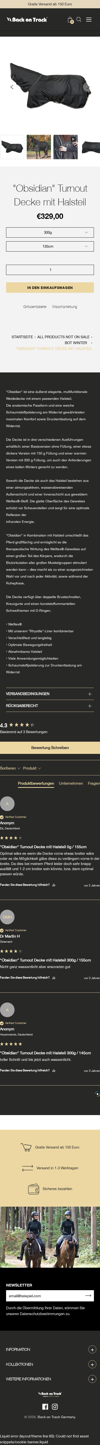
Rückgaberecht (22, 706)
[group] (50, 725)
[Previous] (12, 87)
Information (18, 1349)
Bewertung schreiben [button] (50, 747)
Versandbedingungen (28, 694)
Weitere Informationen (28, 1379)
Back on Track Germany (56, 1417)
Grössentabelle (34, 306)
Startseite (22, 337)
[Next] (88, 87)
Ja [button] (53, 884)
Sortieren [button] (8, 768)
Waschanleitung (64, 306)
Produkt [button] (30, 768)
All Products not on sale (63, 337)
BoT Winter (76, 343)
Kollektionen (19, 1364)
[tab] (36, 784)
